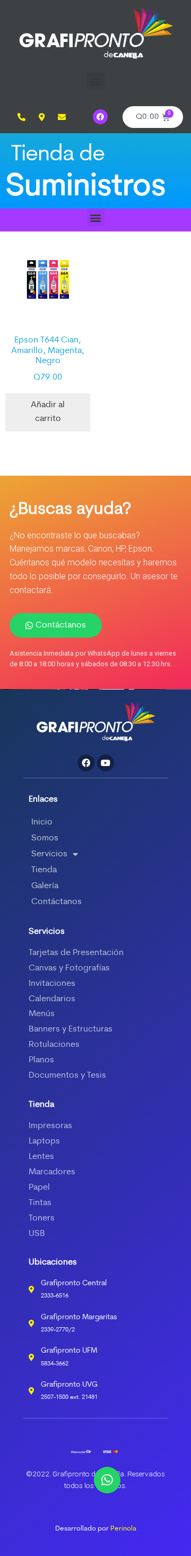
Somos (44, 838)
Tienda (44, 870)
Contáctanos (56, 902)
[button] (96, 81)
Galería (44, 886)
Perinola (123, 1528)
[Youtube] (105, 762)
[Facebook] (100, 116)
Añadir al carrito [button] (48, 412)
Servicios (49, 854)
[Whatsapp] (107, 1480)
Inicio (42, 822)
